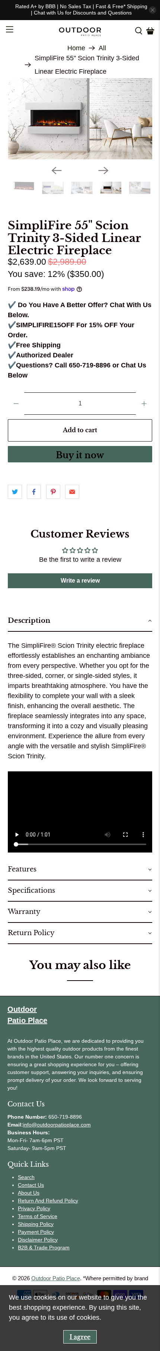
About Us (28, 1193)
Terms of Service (37, 1216)
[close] (152, 10)
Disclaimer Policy (38, 1240)
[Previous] (56, 170)
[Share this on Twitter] (15, 492)
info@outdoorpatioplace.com (57, 1125)
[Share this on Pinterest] (53, 492)
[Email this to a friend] (72, 492)
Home (76, 48)
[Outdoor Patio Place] (80, 31)
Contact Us (31, 1185)
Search (26, 1177)
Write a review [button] (80, 580)
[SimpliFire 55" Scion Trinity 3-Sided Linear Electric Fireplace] (80, 119)
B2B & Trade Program (44, 1247)
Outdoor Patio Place (55, 1278)
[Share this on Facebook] (34, 492)
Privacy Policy (34, 1208)
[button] (80, 621)
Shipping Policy (36, 1224)
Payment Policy (36, 1232)
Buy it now (80, 455)
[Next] (103, 170)
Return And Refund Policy (48, 1201)
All (102, 48)
